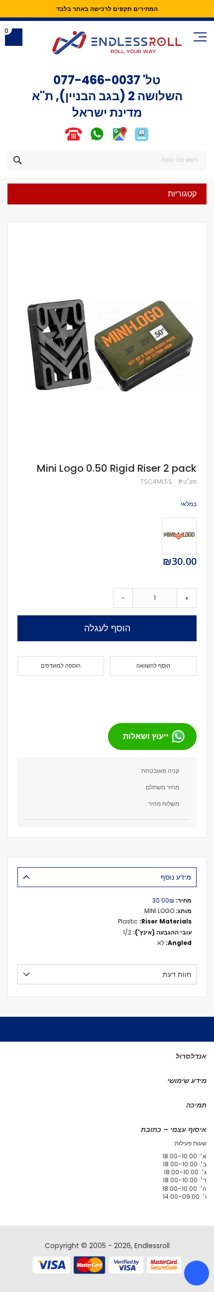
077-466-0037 (96, 80)
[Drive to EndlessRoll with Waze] (141, 140)
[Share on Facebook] (185, 695)
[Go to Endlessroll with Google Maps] (119, 140)
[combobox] (107, 160)
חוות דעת (177, 974)
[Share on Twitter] (169, 695)
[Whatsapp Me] (97, 140)
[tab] (107, 877)
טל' (150, 80)
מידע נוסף (176, 877)
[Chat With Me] (85, 140)
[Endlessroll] (117, 42)
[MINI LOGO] (179, 536)
